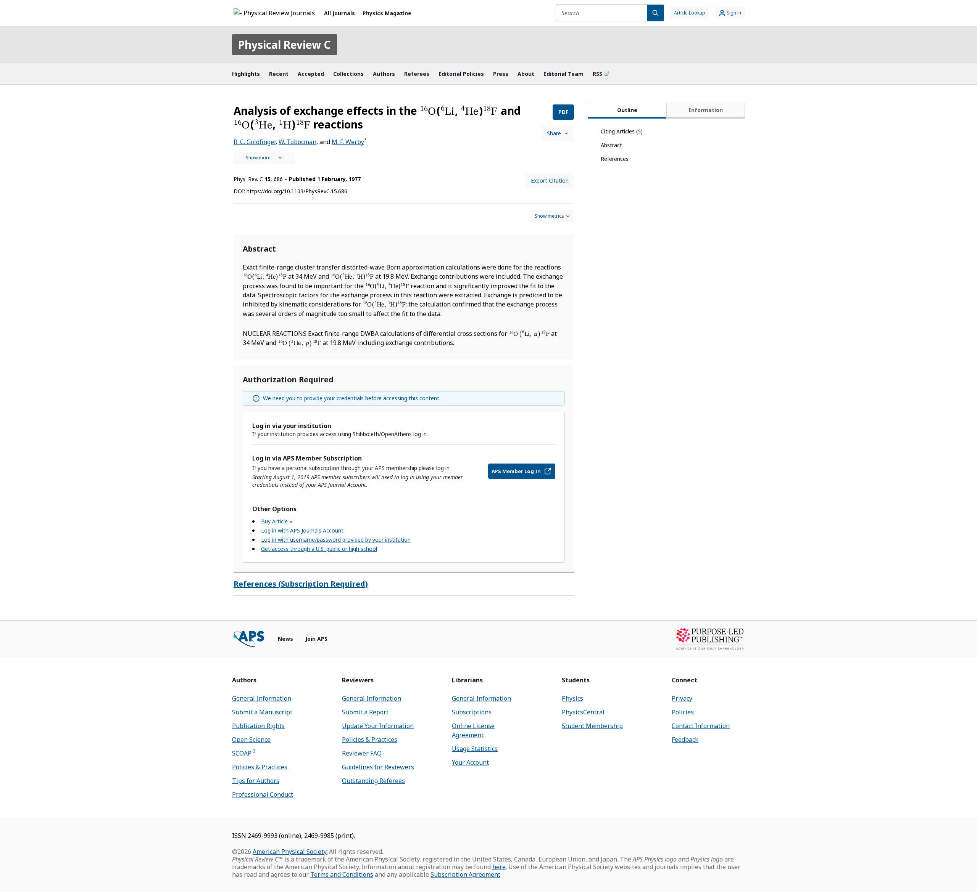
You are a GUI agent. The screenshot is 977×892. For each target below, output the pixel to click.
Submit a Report (365, 712)
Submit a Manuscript (262, 712)
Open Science (251, 739)
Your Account (470, 762)
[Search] (655, 13)
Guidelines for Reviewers (378, 767)
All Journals (339, 13)
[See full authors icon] (264, 158)
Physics (572, 698)
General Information (261, 698)
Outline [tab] (627, 110)
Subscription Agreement (465, 874)
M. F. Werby (348, 142)
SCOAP (244, 753)
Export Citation (550, 180)
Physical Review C (284, 44)
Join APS (316, 638)
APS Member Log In (516, 471)
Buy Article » (276, 521)
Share (554, 133)
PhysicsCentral (583, 712)
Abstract (611, 145)
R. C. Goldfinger (255, 142)
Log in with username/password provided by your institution (336, 539)
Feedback (685, 739)
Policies (683, 712)
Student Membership (592, 726)
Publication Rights (258, 726)
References (615, 158)
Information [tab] (705, 110)
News (285, 638)
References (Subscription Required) (301, 584)
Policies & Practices (259, 767)
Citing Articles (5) (622, 131)
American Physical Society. (290, 851)
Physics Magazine (387, 13)
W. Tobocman (297, 142)
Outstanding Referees (373, 780)
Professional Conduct (262, 794)
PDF (563, 112)
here (499, 867)
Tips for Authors (255, 780)
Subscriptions (472, 712)
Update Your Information (378, 726)
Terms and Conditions (341, 874)
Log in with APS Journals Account (302, 530)
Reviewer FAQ (362, 753)
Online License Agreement (473, 730)
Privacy (682, 698)
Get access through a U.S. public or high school (319, 548)
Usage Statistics (475, 748)
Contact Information (701, 726)
